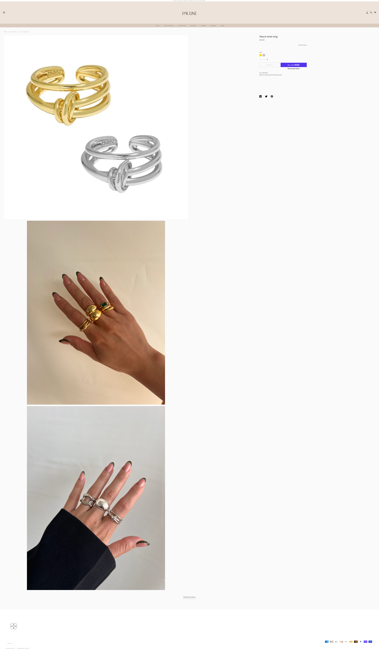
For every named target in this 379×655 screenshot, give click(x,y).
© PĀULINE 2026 (10, 648)
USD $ (9, 643)
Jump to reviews (302, 45)
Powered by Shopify (23, 648)
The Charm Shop (169, 25)
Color (260, 52)
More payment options (294, 68)
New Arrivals (182, 25)
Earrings (203, 25)
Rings (222, 25)
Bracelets (213, 25)
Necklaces (193, 25)
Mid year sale (12, 31)
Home (157, 25)
